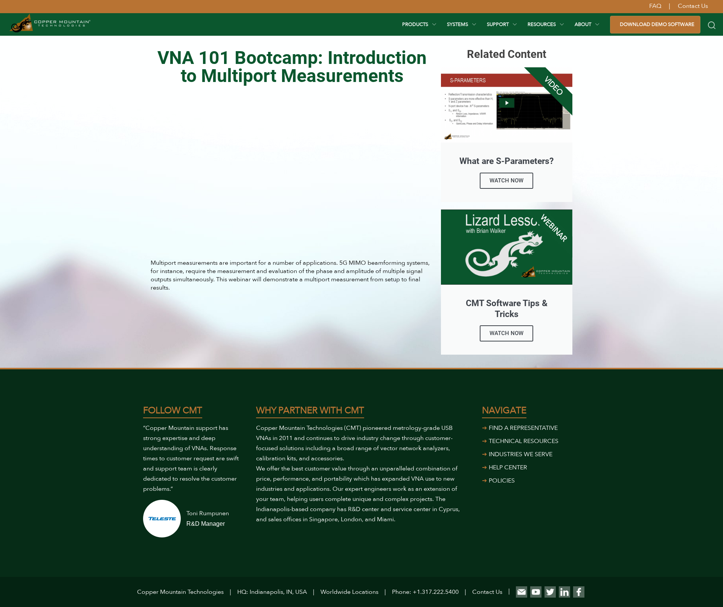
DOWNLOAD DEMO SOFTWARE (657, 24)
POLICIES (502, 480)
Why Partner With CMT (310, 410)
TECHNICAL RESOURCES (523, 441)
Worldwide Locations (349, 592)
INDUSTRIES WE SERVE (520, 454)
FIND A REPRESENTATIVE (523, 428)
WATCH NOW (506, 180)
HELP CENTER (508, 467)
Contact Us (487, 592)
